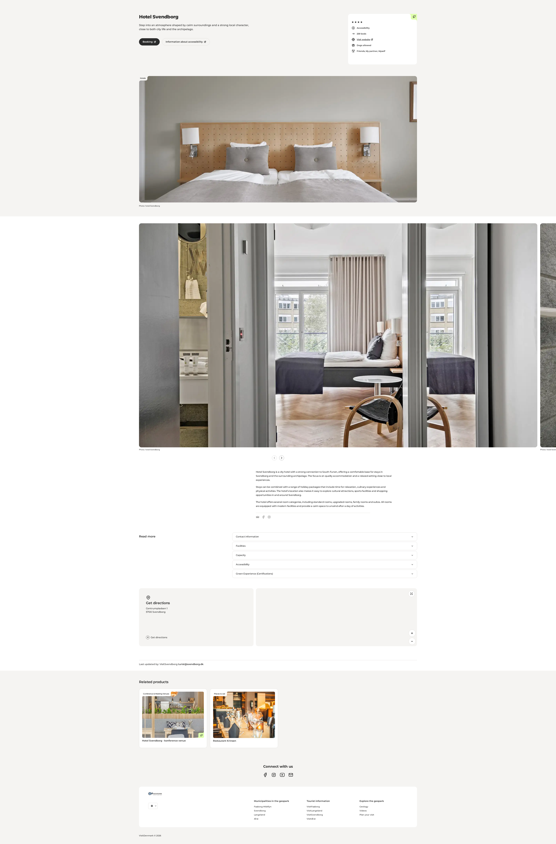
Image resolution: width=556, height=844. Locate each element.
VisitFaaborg (313, 806)
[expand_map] (411, 594)
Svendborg (260, 810)
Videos (363, 810)
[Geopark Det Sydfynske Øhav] (155, 793)
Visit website (363, 39)
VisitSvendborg (315, 814)
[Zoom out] (412, 641)
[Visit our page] (273, 774)
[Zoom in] (412, 633)
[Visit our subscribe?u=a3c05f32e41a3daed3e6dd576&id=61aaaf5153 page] (290, 774)
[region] (336, 617)
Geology (364, 806)
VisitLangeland (314, 810)
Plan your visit (367, 814)
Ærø (256, 818)
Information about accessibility (184, 41)
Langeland (259, 814)
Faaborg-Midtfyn (262, 806)
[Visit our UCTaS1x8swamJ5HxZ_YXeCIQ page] (282, 774)
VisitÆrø (311, 818)
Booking (148, 41)
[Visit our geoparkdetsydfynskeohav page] (265, 774)
